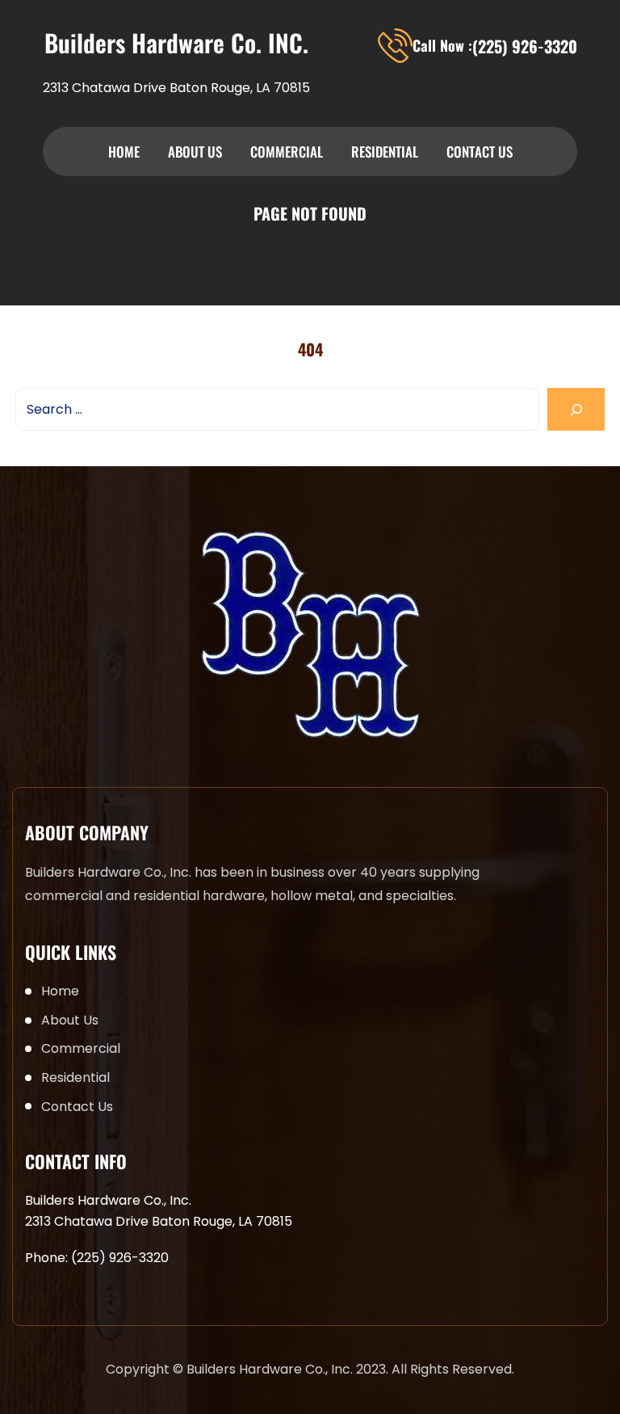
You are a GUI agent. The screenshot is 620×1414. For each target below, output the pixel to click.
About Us (195, 151)
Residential (384, 151)
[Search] (576, 409)
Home (124, 151)
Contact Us (479, 151)
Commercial (286, 151)
